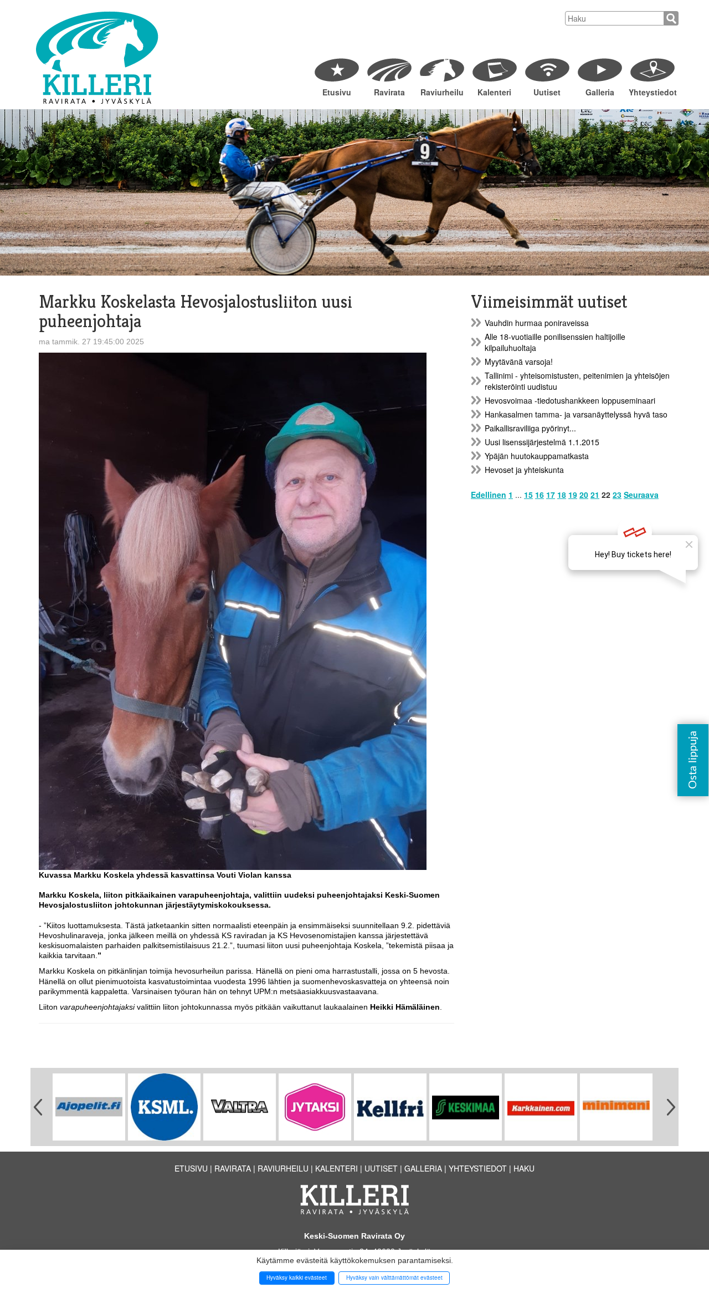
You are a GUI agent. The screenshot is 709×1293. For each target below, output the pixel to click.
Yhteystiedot (652, 92)
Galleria (599, 92)
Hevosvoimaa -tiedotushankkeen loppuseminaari (570, 400)
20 (583, 494)
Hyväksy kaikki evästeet (296, 1277)
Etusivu (336, 92)
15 (528, 494)
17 (550, 494)
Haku (524, 1168)
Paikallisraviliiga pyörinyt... (530, 428)
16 (539, 494)
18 (561, 494)
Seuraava (641, 494)
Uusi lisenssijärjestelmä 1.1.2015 (542, 441)
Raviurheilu (442, 92)
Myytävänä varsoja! (519, 361)
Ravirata (389, 92)
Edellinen (488, 494)
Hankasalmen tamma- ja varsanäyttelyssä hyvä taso (576, 414)
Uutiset (547, 92)
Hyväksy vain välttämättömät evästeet (394, 1277)
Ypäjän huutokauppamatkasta (537, 455)
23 (617, 494)
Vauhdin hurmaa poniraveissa (537, 322)
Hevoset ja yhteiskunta (524, 469)
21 (594, 494)
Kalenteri (494, 92)
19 (572, 494)
